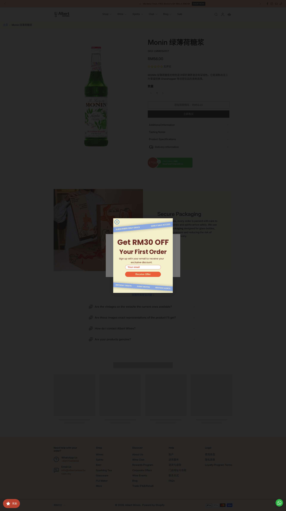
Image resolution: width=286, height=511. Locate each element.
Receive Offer (143, 274)
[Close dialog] (117, 222)
